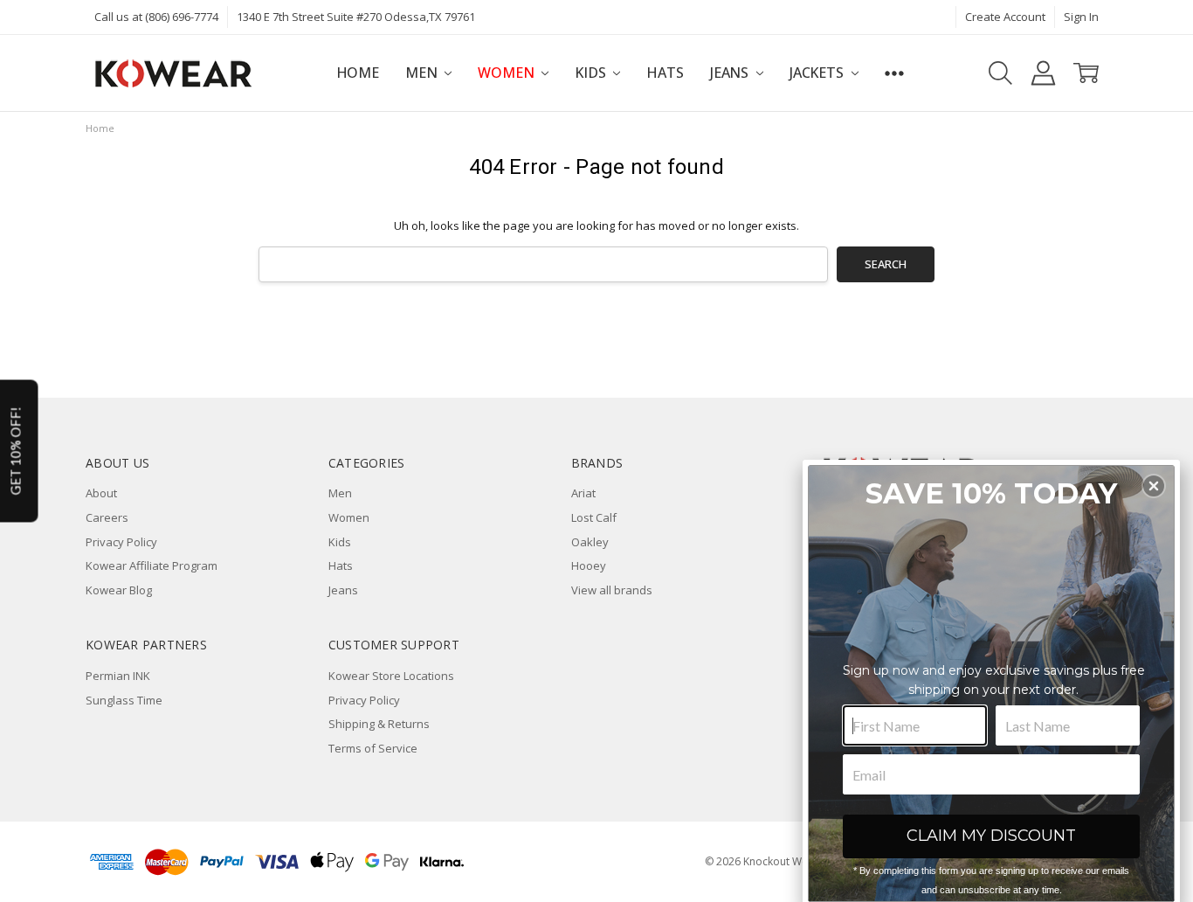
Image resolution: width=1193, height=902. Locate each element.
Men (422, 72)
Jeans (731, 72)
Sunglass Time (124, 700)
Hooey (588, 565)
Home (357, 72)
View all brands (611, 590)
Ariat (583, 493)
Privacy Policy (121, 542)
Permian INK (118, 675)
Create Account (1005, 16)
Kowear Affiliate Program (151, 565)
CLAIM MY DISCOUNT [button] (991, 835)
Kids (592, 72)
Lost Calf (594, 517)
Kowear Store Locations (391, 675)
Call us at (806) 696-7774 (156, 16)
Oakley (590, 542)
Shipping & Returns (379, 724)
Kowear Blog (119, 590)
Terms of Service (372, 748)
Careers (107, 517)
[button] (1153, 485)
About (101, 493)
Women (507, 72)
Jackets (818, 72)
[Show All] (894, 73)
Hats (664, 72)
